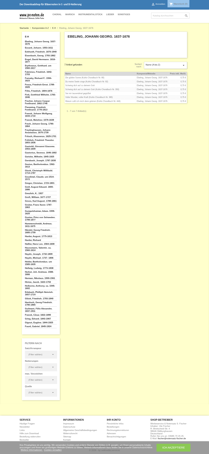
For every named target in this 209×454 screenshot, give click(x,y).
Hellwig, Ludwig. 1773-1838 (39, 268)
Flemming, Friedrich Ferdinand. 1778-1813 (36, 108)
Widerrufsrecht (70, 433)
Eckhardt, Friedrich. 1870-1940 (41, 51)
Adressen (111, 433)
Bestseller (24, 440)
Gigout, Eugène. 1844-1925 (39, 322)
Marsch (70, 14)
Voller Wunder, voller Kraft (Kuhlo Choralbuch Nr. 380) (89, 97)
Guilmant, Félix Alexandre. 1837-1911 (38, 309)
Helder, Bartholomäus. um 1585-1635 (38, 262)
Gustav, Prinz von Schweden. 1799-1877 (40, 218)
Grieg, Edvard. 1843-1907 (38, 318)
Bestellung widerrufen (30, 436)
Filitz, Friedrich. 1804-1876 (38, 91)
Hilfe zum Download (29, 433)
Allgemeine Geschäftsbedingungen (80, 430)
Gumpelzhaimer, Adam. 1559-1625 (40, 212)
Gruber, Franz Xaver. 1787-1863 (38, 206)
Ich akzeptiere (173, 447)
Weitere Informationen (32, 450)
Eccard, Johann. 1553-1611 (39, 47)
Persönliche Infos (115, 423)
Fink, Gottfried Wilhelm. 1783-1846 (40, 95)
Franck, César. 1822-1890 (38, 315)
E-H (27, 36)
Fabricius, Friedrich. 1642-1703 (38, 73)
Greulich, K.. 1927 (34, 193)
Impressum (68, 423)
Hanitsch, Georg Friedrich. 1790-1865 (38, 303)
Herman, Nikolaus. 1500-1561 (40, 278)
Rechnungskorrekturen (118, 430)
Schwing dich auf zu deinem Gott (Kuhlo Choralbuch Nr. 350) (92, 89)
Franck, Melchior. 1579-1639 (39, 120)
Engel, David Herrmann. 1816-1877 (40, 60)
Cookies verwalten (53, 450)
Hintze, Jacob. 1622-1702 (38, 282)
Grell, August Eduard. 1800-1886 (39, 188)
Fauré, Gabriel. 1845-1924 (38, 326)
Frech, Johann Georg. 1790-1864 (39, 124)
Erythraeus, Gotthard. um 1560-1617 (38, 66)
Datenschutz (69, 427)
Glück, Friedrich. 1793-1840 (39, 298)
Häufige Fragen (27, 423)
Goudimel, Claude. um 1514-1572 (39, 178)
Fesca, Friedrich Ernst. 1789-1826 (40, 85)
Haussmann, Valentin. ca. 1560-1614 (38, 248)
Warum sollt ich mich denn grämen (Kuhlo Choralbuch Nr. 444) (92, 101)
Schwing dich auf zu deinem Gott (80, 85)
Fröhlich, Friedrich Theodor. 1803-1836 (39, 141)
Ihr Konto (114, 420)
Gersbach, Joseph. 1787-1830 (40, 160)
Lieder (110, 14)
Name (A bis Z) (165, 65)
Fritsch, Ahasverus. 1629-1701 (40, 136)
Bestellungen (113, 427)
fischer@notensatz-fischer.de (172, 438)
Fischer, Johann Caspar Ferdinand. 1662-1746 (37, 102)
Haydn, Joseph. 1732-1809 (38, 254)
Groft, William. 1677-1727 (38, 197)
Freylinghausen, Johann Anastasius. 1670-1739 (37, 131)
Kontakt (67, 440)
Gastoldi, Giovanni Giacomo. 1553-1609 (40, 147)
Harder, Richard (33, 240)
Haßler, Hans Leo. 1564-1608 (39, 244)
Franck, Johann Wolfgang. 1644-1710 (39, 114)
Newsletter (25, 427)
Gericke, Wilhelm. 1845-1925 (39, 156)
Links (22, 430)
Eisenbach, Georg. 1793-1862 (40, 55)
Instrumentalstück (90, 14)
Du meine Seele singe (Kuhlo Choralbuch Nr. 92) (86, 81)
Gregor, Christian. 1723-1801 (39, 183)
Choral (57, 14)
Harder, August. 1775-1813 (38, 236)
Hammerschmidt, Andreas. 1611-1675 (38, 224)
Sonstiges (124, 14)
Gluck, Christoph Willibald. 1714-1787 (39, 171)
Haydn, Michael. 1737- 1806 (39, 258)
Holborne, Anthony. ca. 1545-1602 (40, 287)
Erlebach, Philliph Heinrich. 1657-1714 (39, 293)
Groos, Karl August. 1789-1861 (41, 201)
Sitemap (67, 436)
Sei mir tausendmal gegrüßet (78, 93)
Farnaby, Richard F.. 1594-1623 (38, 79)
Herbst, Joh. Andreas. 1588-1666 (39, 273)
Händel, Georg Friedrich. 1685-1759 (37, 231)
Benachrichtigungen (116, 436)
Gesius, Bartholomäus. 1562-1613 (40, 165)
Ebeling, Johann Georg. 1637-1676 (40, 42)
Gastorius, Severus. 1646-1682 (41, 152)
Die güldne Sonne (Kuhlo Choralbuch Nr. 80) (84, 77)
